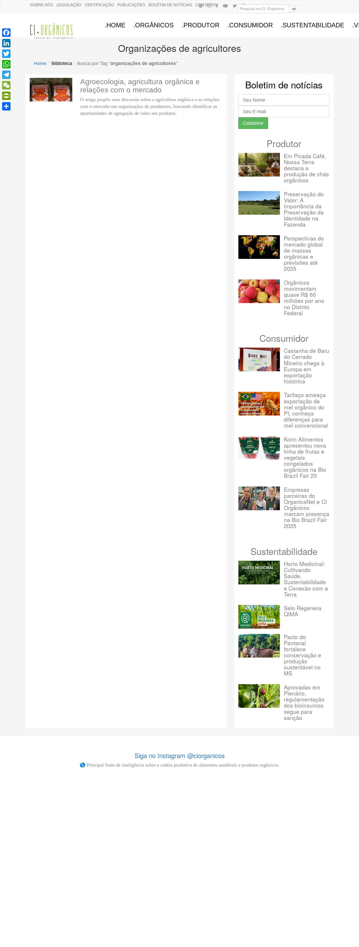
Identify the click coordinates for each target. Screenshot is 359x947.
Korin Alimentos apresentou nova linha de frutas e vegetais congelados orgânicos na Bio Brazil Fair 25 (305, 457)
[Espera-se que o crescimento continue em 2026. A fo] (95, 849)
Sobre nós (41, 5)
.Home (115, 25)
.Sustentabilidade (312, 25)
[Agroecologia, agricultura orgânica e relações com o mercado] (51, 90)
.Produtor (200, 25)
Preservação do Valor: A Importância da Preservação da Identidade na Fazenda (304, 209)
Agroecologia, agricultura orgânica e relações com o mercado (140, 86)
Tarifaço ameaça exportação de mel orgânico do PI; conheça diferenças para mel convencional (306, 410)
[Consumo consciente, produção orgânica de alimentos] (151, 804)
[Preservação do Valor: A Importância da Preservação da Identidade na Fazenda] (259, 203)
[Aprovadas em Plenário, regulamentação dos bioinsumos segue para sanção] (259, 696)
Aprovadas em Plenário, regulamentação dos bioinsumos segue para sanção (304, 702)
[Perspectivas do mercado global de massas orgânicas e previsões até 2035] (259, 247)
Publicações (131, 5)
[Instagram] (209, 5)
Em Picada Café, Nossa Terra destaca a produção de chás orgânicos (306, 168)
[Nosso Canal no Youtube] (225, 5)
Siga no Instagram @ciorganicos (180, 755)
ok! (294, 8)
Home (40, 63)
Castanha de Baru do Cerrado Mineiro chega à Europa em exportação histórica (306, 366)
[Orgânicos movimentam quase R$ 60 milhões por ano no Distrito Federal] (259, 291)
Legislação (69, 5)
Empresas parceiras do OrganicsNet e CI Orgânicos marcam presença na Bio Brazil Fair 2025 (306, 507)
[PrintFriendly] (6, 96)
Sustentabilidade (283, 551)
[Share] (6, 106)
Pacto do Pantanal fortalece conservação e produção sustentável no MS (302, 655)
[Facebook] (217, 5)
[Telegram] (6, 74)
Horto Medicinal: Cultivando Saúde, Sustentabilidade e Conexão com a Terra (306, 579)
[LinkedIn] (6, 43)
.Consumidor (250, 25)
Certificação (99, 5)
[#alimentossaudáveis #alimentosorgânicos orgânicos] (264, 791)
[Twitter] (6, 53)
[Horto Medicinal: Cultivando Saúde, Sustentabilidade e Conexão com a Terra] (259, 572)
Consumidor (284, 337)
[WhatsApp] (6, 64)
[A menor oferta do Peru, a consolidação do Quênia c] (38, 833)
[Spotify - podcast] (200, 5)
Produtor (283, 143)
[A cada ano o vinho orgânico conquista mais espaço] (207, 841)
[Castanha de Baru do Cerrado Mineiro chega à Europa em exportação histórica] (259, 359)
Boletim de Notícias (170, 5)
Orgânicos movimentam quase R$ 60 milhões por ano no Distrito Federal (304, 297)
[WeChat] (6, 85)
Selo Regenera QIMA (302, 611)
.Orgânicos (153, 25)
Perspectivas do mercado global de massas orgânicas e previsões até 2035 (304, 253)
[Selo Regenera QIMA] (259, 617)
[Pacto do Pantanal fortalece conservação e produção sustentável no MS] (259, 646)
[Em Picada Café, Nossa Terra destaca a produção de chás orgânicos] (259, 165)
